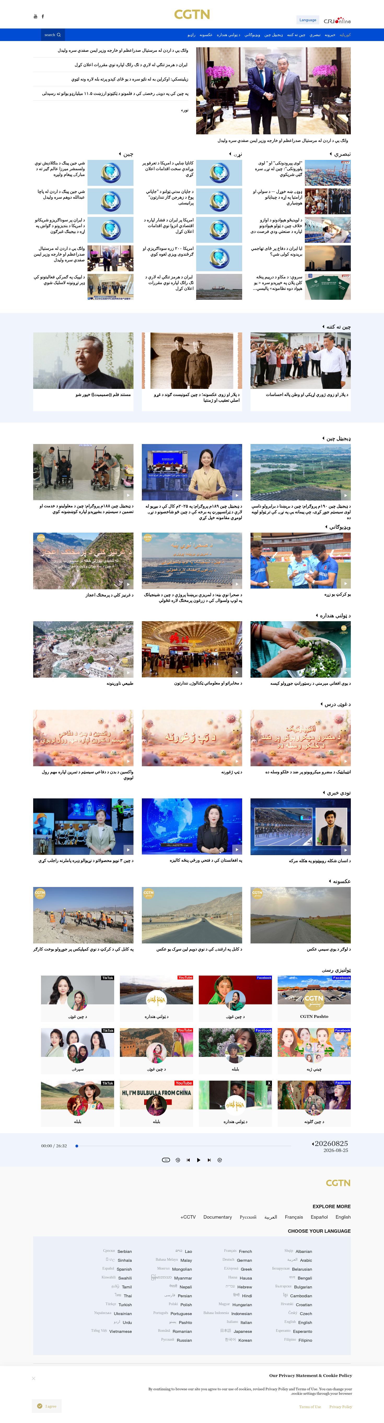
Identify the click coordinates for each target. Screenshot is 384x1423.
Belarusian (292, 1269)
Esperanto (294, 1331)
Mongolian (174, 1269)
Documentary (217, 1217)
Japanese (236, 1331)
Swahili (117, 1278)
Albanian (298, 1251)
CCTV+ (188, 1217)
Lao (184, 1251)
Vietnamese (111, 1331)
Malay (174, 1260)
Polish (180, 1304)
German (237, 1260)
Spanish (117, 1269)
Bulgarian (293, 1286)
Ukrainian (113, 1313)
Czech (300, 1313)
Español (319, 1217)
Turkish (119, 1304)
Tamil (122, 1286)
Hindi (242, 1295)
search (50, 35)
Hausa (240, 1278)
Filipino (298, 1340)
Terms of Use (310, 1406)
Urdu (123, 1322)
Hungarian (235, 1304)
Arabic (299, 1260)
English (343, 1217)
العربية (270, 1217)
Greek (238, 1269)
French (238, 1251)
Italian (239, 1322)
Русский (248, 1217)
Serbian (117, 1251)
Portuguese (172, 1313)
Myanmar (171, 1278)
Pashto (180, 1322)
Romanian (175, 1331)
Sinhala (119, 1260)
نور (185, 109)
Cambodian (297, 1295)
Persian (178, 1295)
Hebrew (239, 1286)
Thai (123, 1295)
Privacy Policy (340, 1406)
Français (294, 1217)
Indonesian (227, 1313)
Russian (176, 1340)
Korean (238, 1340)
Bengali (300, 1278)
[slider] (76, 1146)
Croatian (296, 1304)
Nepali (180, 1286)
